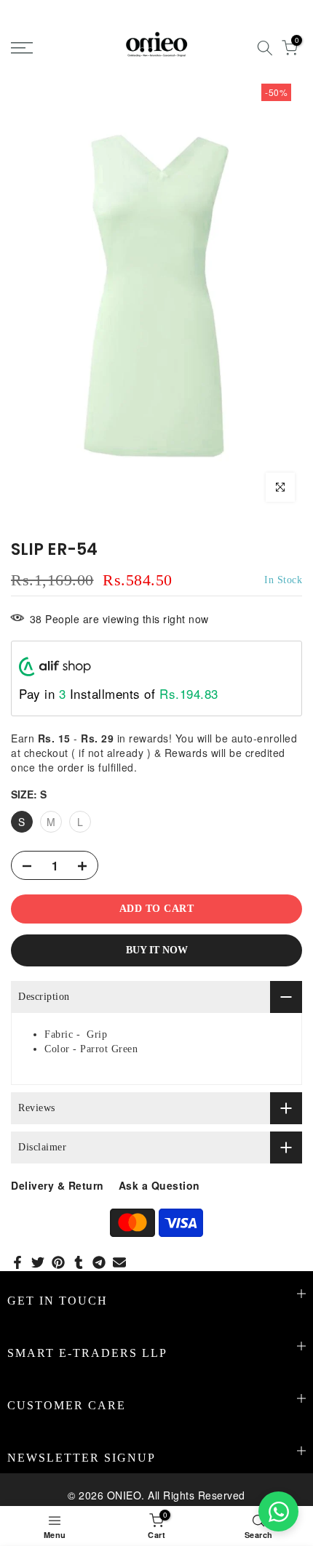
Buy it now (157, 950)
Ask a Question (159, 1185)
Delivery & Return (57, 1185)
